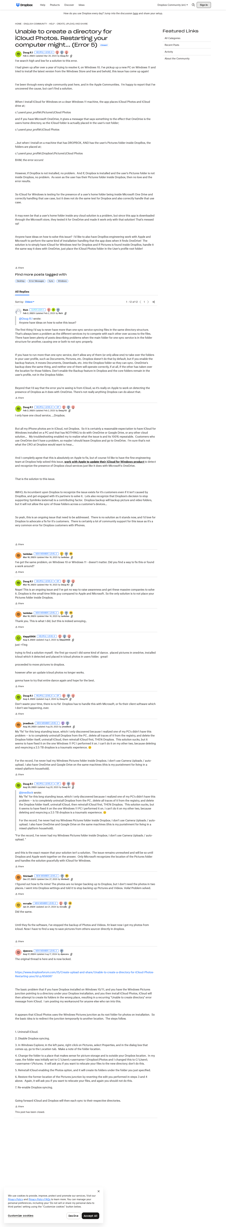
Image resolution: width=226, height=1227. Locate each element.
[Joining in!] (66, 554)
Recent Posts (172, 45)
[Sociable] (58, 310)
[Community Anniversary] (62, 554)
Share (19, 268)
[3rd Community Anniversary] (63, 723)
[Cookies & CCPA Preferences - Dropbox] (53, 1205)
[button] (18, 54)
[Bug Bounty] (54, 310)
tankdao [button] (27, 554)
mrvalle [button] (27, 903)
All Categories (172, 38)
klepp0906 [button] (29, 636)
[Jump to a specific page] (153, 302)
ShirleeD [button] (28, 876)
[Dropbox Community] (24, 5)
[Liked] (71, 554)
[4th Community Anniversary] (57, 52)
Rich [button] (25, 310)
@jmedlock (26, 792)
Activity (169, 51)
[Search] (193, 5)
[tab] (22, 291)
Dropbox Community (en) (172, 4)
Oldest (29, 302)
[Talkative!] (62, 52)
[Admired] (67, 52)
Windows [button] (62, 281)
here (135, 13)
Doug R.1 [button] (28, 52)
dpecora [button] (27, 950)
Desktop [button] (20, 281)
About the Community (177, 58)
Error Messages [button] (36, 281)
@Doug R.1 (26, 318)
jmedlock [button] (28, 723)
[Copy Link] (71, 55)
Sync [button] (51, 281)
